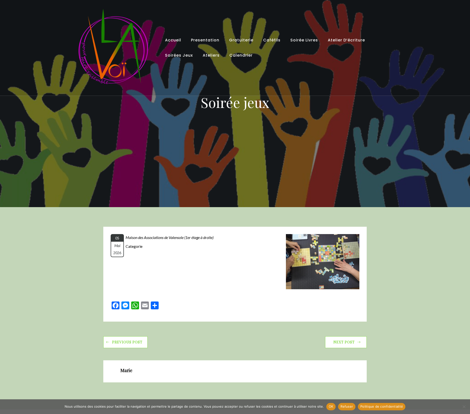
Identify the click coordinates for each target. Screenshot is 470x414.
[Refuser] (463, 406)
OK (331, 406)
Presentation (205, 40)
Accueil (173, 40)
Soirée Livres (304, 40)
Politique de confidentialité (381, 406)
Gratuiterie (241, 40)
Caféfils (272, 40)
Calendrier (241, 55)
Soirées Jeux (179, 55)
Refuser (347, 406)
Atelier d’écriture (346, 40)
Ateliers (211, 55)
